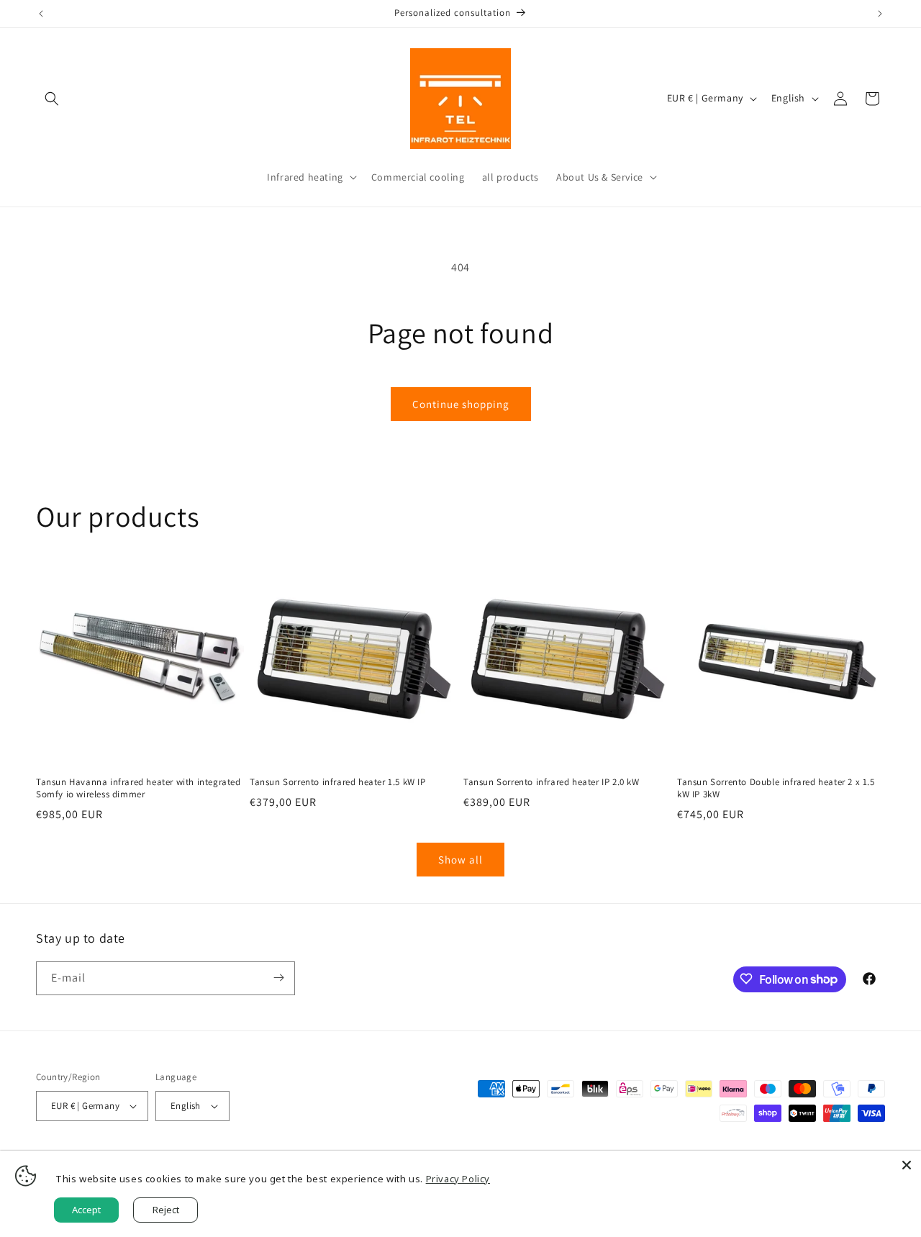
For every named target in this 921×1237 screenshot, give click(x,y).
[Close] (906, 1165)
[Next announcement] (880, 13)
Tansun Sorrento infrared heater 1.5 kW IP (338, 782)
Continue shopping (460, 404)
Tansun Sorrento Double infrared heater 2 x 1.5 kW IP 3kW (776, 788)
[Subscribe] (278, 977)
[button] (52, 98)
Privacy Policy (458, 1178)
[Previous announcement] (41, 13)
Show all (460, 859)
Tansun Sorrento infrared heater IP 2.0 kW (551, 782)
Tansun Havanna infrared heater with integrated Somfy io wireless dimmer (138, 788)
